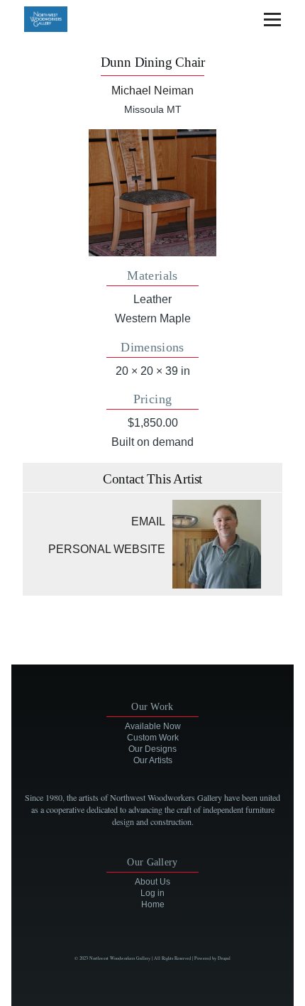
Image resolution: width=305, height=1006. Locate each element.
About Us (152, 881)
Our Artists (152, 760)
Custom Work (153, 737)
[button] (152, 192)
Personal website (106, 549)
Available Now (153, 726)
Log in (152, 893)
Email (148, 521)
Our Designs (152, 749)
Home (153, 904)
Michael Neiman (152, 90)
